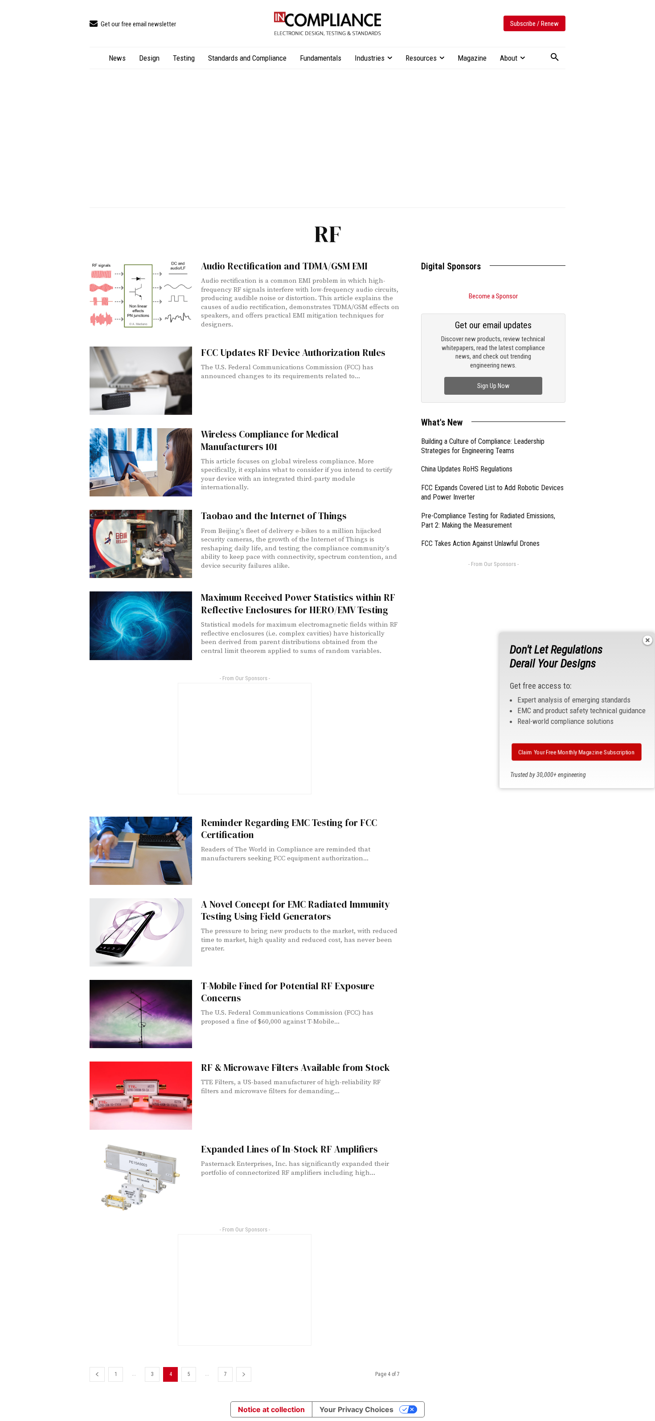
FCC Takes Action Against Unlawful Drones (480, 543)
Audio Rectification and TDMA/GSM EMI (284, 266)
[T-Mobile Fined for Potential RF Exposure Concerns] (141, 1014)
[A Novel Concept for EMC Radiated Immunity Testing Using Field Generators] (141, 932)
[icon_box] (133, 24)
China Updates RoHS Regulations (466, 469)
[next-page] (243, 1374)
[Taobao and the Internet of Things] (141, 544)
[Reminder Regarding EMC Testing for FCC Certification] (141, 851)
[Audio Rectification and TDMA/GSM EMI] (141, 294)
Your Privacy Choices (356, 1409)
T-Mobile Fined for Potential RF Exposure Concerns (287, 991)
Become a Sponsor (493, 296)
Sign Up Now (493, 385)
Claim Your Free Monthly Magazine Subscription (576, 752)
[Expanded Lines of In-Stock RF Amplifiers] (141, 1177)
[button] (554, 57)
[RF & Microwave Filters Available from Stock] (141, 1096)
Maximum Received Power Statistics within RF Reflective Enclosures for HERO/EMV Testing (298, 603)
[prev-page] (97, 1374)
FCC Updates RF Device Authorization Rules (293, 352)
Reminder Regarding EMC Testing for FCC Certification (289, 828)
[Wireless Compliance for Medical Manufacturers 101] (141, 462)
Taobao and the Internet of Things (274, 515)
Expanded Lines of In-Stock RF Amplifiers (289, 1149)
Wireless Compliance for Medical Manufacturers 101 (270, 440)
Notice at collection (271, 1409)
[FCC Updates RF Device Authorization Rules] (141, 381)
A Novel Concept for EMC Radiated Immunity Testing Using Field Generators (295, 910)
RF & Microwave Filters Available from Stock (295, 1067)
